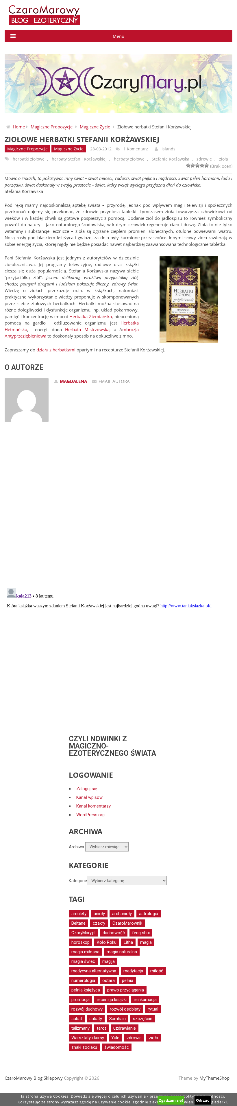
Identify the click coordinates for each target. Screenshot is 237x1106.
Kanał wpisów (89, 797)
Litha (128, 942)
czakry (99, 923)
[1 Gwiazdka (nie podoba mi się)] (188, 165)
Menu (118, 36)
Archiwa (76, 846)
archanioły (122, 913)
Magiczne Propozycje (52, 127)
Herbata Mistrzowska (87, 329)
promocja (80, 999)
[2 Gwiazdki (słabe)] (192, 165)
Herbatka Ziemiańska (90, 316)
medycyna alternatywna (93, 971)
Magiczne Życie (95, 127)
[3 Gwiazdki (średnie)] (197, 165)
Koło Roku (106, 942)
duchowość (114, 932)
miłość (156, 971)
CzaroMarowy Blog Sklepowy (34, 1078)
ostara (108, 980)
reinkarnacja (145, 999)
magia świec (83, 961)
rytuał (153, 1009)
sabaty (95, 1018)
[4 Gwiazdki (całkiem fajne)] (202, 165)
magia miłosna (85, 951)
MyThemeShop (214, 1078)
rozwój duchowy (87, 1009)
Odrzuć (202, 1100)
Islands (168, 149)
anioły (99, 913)
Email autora (114, 381)
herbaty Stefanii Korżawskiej (79, 159)
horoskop (80, 942)
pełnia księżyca (85, 990)
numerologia (83, 980)
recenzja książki (112, 999)
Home (19, 127)
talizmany (80, 1028)
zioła (223, 159)
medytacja (133, 971)
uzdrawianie (124, 1028)
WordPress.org (90, 814)
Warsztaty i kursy (87, 1037)
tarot (101, 1028)
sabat (76, 1018)
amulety (78, 913)
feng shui (141, 932)
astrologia (148, 913)
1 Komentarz (135, 149)
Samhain (117, 1018)
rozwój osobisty (125, 1009)
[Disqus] (118, 508)
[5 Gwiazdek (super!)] (206, 165)
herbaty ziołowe (129, 159)
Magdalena (73, 381)
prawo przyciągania (125, 990)
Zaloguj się (86, 788)
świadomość (116, 1047)
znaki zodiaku (84, 1047)
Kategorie (78, 880)
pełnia (127, 980)
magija (108, 961)
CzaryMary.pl (83, 932)
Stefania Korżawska (170, 159)
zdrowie (204, 159)
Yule (115, 1037)
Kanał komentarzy (93, 806)
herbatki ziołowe (29, 159)
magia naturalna (122, 951)
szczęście (142, 1018)
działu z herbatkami (55, 350)
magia (146, 942)
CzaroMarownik (127, 923)
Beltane (78, 923)
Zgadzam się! (171, 1100)
